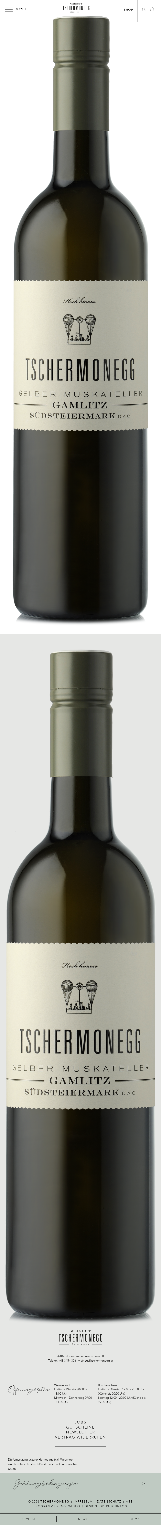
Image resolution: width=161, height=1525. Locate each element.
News (83, 1519)
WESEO (74, 1506)
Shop (135, 1519)
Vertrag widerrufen (80, 1437)
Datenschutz (109, 1501)
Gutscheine (80, 1428)
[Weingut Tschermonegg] (76, 8)
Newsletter (80, 1432)
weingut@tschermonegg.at (95, 1360)
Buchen (28, 1519)
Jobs (80, 1422)
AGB (129, 1501)
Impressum (83, 1501)
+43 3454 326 (67, 1360)
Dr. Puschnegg (113, 1506)
